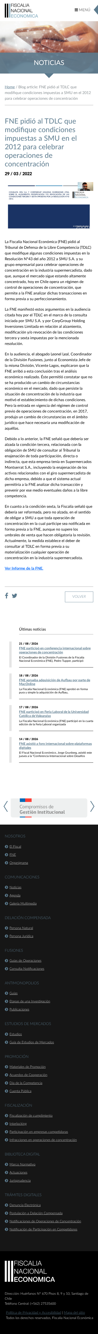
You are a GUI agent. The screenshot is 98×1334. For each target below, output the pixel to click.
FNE (13, 854)
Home (10, 87)
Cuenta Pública (20, 1091)
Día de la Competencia (26, 1083)
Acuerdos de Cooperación (28, 1075)
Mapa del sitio (74, 1312)
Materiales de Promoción (28, 1067)
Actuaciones (18, 1172)
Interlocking (18, 1123)
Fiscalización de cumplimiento (31, 1115)
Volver (79, 596)
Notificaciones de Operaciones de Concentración (45, 1221)
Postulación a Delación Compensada (36, 1213)
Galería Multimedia (23, 903)
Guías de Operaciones (25, 960)
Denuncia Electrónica (25, 1205)
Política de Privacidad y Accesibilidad (33, 1312)
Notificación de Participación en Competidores (43, 1229)
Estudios (16, 1034)
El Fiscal (15, 846)
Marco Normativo (22, 1164)
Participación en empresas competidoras (39, 1132)
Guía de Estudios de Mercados (32, 1042)
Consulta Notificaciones (27, 969)
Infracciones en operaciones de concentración (43, 1140)
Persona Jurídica (21, 936)
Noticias (15, 887)
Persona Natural (21, 928)
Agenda (15, 895)
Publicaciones (19, 1009)
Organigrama (19, 863)
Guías (14, 993)
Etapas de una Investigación (30, 1001)
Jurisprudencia (20, 1180)
